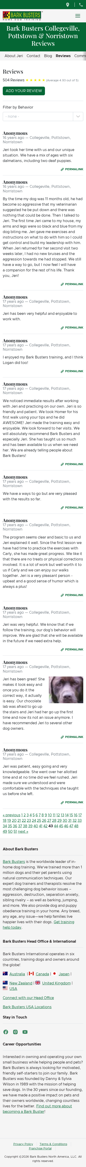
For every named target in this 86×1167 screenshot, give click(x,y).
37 (20, 826)
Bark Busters (14, 862)
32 (74, 820)
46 (66, 826)
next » (23, 831)
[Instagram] (15, 1032)
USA (13, 989)
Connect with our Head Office (28, 998)
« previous (11, 815)
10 (50, 815)
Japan (64, 974)
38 (25, 826)
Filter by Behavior (18, 107)
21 (19, 820)
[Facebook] (6, 1032)
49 (5, 831)
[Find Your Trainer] (68, 4)
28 (54, 820)
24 (34, 820)
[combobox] (12, 116)
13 (62, 815)
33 (80, 820)
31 (70, 820)
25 (39, 820)
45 (61, 826)
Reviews (63, 56)
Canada (42, 974)
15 (71, 815)
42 (45, 826)
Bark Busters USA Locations (27, 1007)
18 (4, 820)
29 (59, 820)
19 (9, 820)
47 (71, 826)
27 (49, 820)
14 (67, 815)
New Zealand (20, 983)
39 (30, 826)
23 (29, 820)
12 (58, 815)
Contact (33, 56)
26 (44, 820)
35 (10, 826)
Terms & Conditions (53, 1144)
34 (5, 826)
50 (10, 831)
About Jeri (14, 56)
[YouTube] (25, 1032)
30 (65, 820)
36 (15, 826)
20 (14, 820)
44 (56, 826)
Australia (17, 974)
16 (76, 815)
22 (24, 820)
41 (40, 826)
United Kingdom (56, 983)
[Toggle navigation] (77, 15)
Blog (48, 56)
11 (54, 815)
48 (76, 826)
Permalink (74, 169)
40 (35, 826)
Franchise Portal (40, 1148)
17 (80, 815)
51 (15, 831)
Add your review (24, 91)
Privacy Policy (23, 1144)
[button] (78, 116)
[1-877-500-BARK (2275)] (81, 4)
